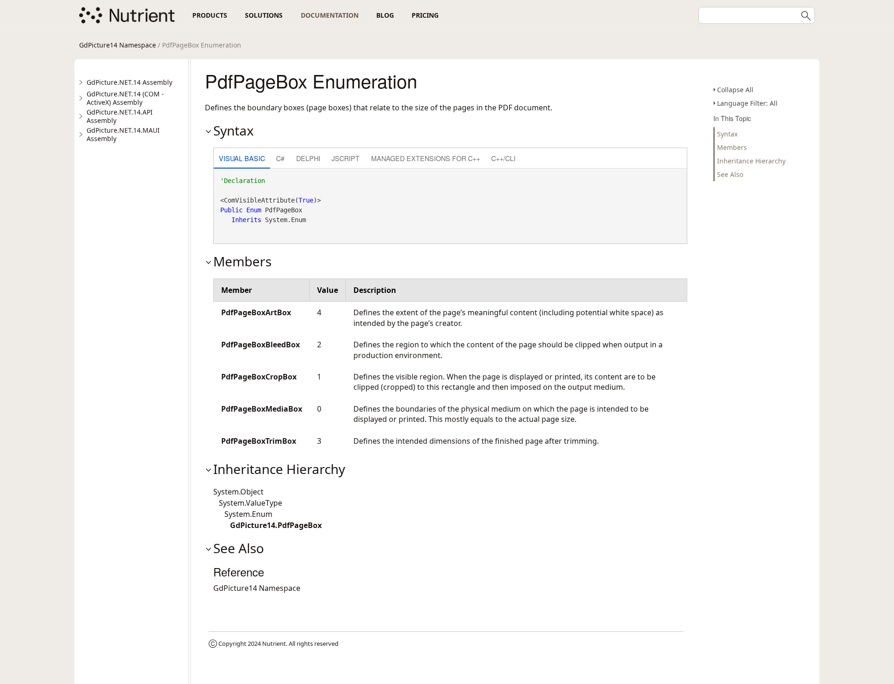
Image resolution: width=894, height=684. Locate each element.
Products (209, 15)
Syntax (727, 133)
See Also (730, 174)
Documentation (330, 15)
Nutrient (274, 643)
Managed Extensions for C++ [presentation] (425, 158)
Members (732, 147)
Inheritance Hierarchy (751, 160)
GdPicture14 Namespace (117, 45)
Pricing (425, 15)
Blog (385, 15)
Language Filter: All (747, 103)
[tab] (242, 159)
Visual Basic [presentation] (242, 158)
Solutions (264, 15)
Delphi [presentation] (308, 158)
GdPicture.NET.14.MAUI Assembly (123, 134)
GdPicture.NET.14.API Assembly (120, 116)
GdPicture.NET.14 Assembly (129, 82)
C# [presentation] (280, 158)
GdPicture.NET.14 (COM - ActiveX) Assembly (125, 98)
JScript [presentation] (345, 158)
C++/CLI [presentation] (503, 158)
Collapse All (735, 89)
